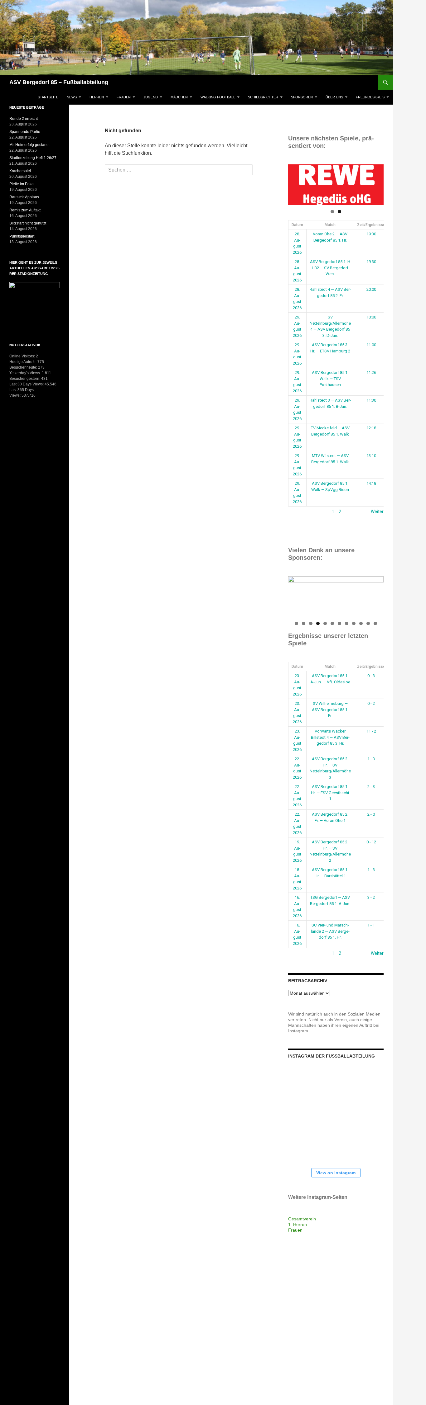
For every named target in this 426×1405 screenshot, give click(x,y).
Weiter (377, 511)
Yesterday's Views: (25, 373)
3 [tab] (310, 623)
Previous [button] (296, 183)
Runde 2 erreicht (23, 118)
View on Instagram (336, 1172)
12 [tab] (375, 623)
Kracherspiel (20, 171)
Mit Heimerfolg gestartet (29, 145)
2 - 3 (371, 786)
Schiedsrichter (263, 97)
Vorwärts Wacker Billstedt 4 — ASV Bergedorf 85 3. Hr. (330, 737)
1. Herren (297, 1224)
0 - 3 (371, 675)
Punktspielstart (21, 236)
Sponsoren (302, 97)
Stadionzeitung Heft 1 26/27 (32, 158)
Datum (297, 225)
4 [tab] (318, 623)
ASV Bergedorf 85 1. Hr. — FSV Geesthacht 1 (330, 792)
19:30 (371, 234)
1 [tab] (332, 211)
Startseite (48, 97)
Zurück (295, 511)
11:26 (371, 372)
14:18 (371, 483)
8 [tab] (346, 623)
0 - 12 (371, 842)
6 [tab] (332, 623)
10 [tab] (361, 623)
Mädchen (179, 97)
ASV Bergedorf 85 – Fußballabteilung (58, 82)
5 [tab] (325, 623)
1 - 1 (371, 925)
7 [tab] (339, 623)
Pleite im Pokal (22, 184)
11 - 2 (371, 731)
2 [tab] (339, 211)
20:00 (371, 289)
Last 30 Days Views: (27, 384)
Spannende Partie (24, 132)
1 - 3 (371, 759)
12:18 (371, 428)
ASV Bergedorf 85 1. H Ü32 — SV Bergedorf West (330, 267)
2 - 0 (371, 814)
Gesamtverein (302, 1218)
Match (330, 225)
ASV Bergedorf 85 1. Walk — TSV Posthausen (330, 378)
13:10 (371, 455)
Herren (97, 97)
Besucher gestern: (25, 378)
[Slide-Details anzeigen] (336, 184)
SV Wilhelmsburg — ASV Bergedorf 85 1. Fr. (330, 709)
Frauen (124, 97)
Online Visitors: (22, 356)
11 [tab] (368, 623)
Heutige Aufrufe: (23, 362)
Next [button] (375, 183)
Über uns (334, 97)
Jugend (150, 97)
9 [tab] (354, 623)
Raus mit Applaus (24, 197)
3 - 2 (371, 897)
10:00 (371, 317)
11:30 (371, 400)
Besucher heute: (23, 367)
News (72, 97)
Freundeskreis (370, 97)
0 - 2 (371, 703)
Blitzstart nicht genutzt (27, 223)
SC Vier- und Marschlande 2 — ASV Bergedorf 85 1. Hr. (330, 931)
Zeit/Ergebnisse (371, 225)
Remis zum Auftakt (25, 210)
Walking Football (218, 97)
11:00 (371, 344)
